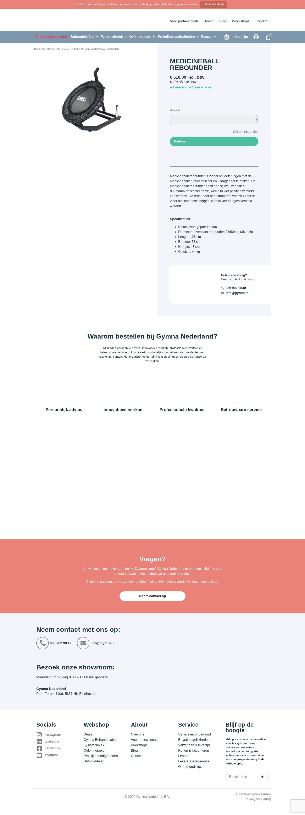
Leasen (183, 756)
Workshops (241, 21)
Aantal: (176, 110)
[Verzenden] (262, 777)
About (209, 21)
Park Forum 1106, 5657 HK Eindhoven (65, 694)
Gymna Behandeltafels (100, 739)
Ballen (85, 49)
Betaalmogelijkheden (194, 739)
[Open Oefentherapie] (154, 36)
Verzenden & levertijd (194, 745)
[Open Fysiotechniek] (125, 36)
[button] (242, 131)
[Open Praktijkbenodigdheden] (197, 36)
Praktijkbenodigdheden (101, 756)
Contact (261, 21)
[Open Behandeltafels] (97, 36)
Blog (222, 21)
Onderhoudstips (190, 766)
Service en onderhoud (194, 734)
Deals (88, 734)
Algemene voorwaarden (253, 794)
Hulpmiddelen (94, 761)
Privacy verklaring (257, 799)
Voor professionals (184, 21)
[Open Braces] (215, 36)
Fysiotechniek (94, 745)
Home (37, 49)
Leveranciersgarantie (193, 761)
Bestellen (180, 141)
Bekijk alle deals (213, 4)
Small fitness (70, 49)
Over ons (137, 734)
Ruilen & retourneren (193, 750)
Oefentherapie (51, 49)
